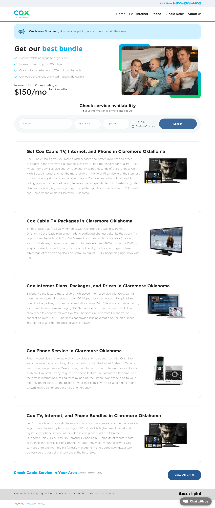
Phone (156, 14)
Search (178, 124)
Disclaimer (107, 493)
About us (194, 14)
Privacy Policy (35, 503)
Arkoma (82, 472)
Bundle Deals (174, 14)
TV (131, 14)
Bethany (91, 472)
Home (120, 14)
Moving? (140, 122)
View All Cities (184, 475)
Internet (142, 14)
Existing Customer (146, 126)
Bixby (99, 472)
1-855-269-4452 (187, 3)
